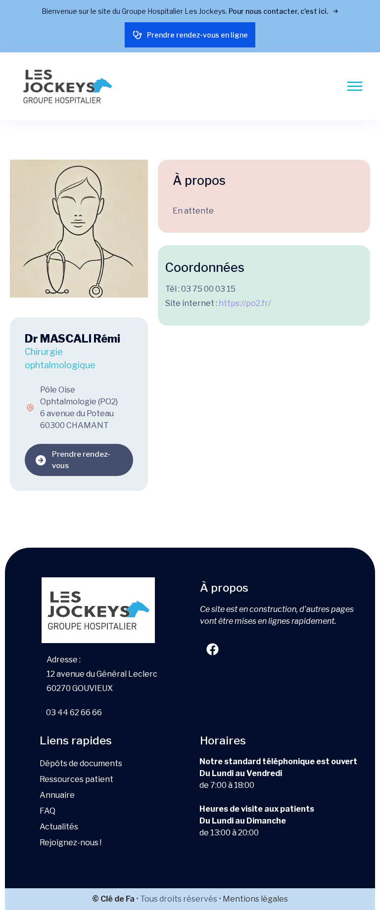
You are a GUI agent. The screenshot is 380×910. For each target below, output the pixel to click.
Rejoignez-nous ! (70, 842)
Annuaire (57, 795)
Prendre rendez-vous (81, 460)
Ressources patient (76, 779)
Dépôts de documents (81, 763)
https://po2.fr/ (245, 303)
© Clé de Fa (113, 899)
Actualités (59, 826)
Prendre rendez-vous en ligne (197, 35)
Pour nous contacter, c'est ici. (279, 11)
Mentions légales (255, 899)
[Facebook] (212, 649)
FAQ (47, 811)
